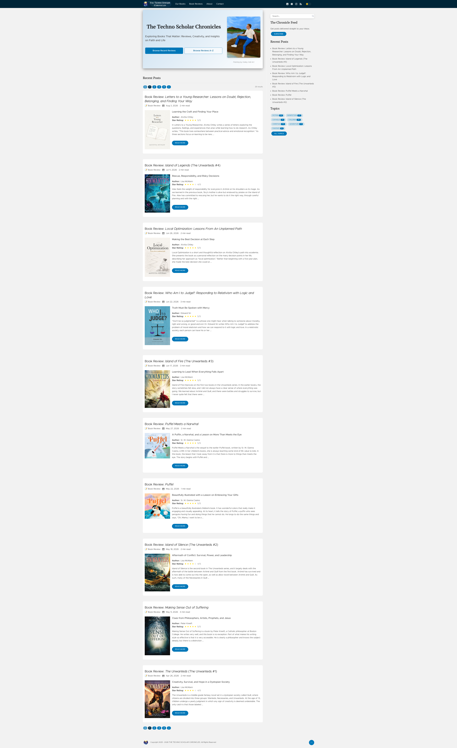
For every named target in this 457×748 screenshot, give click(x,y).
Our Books (180, 4)
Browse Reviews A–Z (203, 51)
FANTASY (277, 128)
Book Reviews (196, 4)
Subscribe (278, 34)
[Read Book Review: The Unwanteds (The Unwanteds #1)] (157, 699)
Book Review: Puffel (281, 95)
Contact (220, 4)
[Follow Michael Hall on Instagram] (296, 3)
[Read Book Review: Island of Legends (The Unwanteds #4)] (157, 193)
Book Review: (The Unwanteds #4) (182, 165)
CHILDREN (294, 120)
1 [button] (149, 87)
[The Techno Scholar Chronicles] (158, 4)
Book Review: (198, 99)
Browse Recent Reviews (164, 51)
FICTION (277, 115)
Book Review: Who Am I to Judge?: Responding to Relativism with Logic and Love (291, 76)
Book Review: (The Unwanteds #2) (181, 544)
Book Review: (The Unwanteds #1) (181, 671)
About (209, 4)
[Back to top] (311, 742)
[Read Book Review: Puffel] (157, 506)
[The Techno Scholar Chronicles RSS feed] (300, 3)
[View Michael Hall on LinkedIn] (287, 3)
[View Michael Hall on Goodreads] (291, 3)
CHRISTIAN (278, 124)
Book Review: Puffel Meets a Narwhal (290, 91)
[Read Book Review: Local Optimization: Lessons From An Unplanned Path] (157, 257)
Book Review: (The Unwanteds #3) (179, 361)
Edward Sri (186, 313)
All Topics (279, 133)
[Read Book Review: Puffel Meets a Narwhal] (157, 445)
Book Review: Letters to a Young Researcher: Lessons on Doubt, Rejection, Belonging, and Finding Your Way (291, 51)
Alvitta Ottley (187, 117)
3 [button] (159, 87)
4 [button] (164, 87)
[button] (145, 86)
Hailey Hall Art (248, 62)
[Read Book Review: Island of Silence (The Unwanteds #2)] (157, 572)
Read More (180, 143)
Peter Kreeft (186, 623)
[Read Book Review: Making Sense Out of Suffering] (157, 635)
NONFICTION (293, 115)
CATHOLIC (278, 120)
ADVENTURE (295, 124)
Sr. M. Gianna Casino (190, 440)
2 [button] (154, 87)
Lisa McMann (187, 181)
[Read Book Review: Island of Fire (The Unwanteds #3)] (157, 389)
